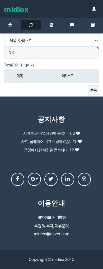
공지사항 (51, 119)
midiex (16, 9)
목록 (93, 90)
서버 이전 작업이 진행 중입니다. (49, 133)
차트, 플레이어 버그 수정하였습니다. (49, 142)
